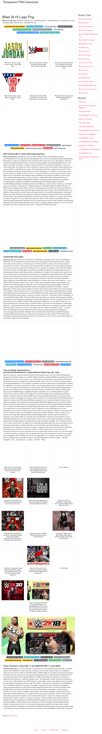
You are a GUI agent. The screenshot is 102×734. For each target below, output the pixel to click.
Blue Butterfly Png (84, 78)
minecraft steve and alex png (22, 29)
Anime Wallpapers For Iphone (88, 115)
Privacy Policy (54, 730)
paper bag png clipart (38, 145)
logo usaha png (27, 660)
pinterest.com (13, 716)
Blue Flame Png (84, 51)
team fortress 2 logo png (34, 248)
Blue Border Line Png (85, 44)
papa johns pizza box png (34, 148)
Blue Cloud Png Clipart (86, 30)
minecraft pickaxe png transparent (27, 32)
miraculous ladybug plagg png (49, 32)
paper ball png (47, 148)
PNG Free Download (85, 119)
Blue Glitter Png (84, 47)
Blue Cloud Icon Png (85, 63)
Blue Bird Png (83, 93)
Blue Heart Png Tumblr (86, 81)
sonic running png (48, 361)
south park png (38, 364)
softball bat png (11, 364)
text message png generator (12, 251)
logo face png (67, 660)
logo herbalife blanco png (13, 660)
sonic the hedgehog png (32, 361)
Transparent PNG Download (20, 2)
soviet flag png (65, 364)
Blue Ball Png (83, 74)
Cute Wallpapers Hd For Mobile (89, 142)
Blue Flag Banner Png (86, 66)
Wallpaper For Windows (86, 145)
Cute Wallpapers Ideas (86, 138)
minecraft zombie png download (15, 26)
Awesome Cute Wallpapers (87, 134)
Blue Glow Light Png (85, 19)
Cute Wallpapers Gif (85, 153)
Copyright (65, 730)
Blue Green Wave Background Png (88, 35)
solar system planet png (51, 364)
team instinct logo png (40, 251)
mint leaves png (58, 29)
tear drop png (27, 251)
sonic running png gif (24, 364)
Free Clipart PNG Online (86, 127)
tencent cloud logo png (17, 248)
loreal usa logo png (55, 660)
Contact (43, 730)
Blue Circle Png (84, 23)
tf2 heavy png (47, 248)
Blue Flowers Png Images (87, 40)
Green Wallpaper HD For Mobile (89, 130)
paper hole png (25, 145)
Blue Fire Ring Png (85, 55)
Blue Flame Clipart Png (86, 26)
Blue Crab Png (83, 70)
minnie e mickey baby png (34, 26)
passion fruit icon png (12, 145)
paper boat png (66, 145)
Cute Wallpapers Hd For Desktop (89, 149)
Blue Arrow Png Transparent (88, 89)
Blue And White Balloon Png (88, 85)
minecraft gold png (50, 26)
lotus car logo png (46, 657)
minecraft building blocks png (42, 29)
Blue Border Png (84, 59)
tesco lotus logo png (59, 248)
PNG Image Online (85, 111)
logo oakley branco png (32, 657)
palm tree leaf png (59, 148)
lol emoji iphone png (40, 660)
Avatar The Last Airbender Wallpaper (87, 107)
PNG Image (82, 102)
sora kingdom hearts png (63, 361)
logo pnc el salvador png (62, 657)
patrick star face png (17, 148)
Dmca (36, 730)
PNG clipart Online (85, 123)
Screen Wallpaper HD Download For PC (89, 158)
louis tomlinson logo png (15, 657)
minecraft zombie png (65, 26)
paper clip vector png (53, 145)
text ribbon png (53, 251)
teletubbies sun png (66, 251)
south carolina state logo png (14, 361)
